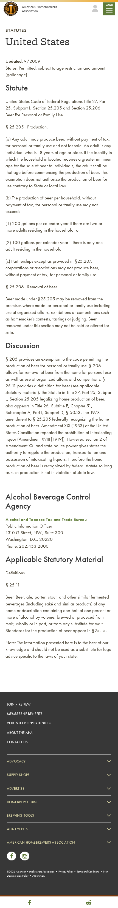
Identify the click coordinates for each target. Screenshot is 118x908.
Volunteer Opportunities (29, 723)
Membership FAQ (25, 858)
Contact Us (17, 742)
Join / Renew (18, 704)
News (16, 849)
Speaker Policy (23, 891)
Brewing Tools (20, 815)
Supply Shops (18, 774)
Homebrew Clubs (22, 802)
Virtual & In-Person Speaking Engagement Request (48, 883)
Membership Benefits (25, 713)
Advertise (15, 788)
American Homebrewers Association (41, 842)
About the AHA (20, 732)
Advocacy (16, 761)
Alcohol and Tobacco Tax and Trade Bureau (46, 519)
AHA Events (17, 829)
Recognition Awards (27, 866)
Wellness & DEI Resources (31, 874)
